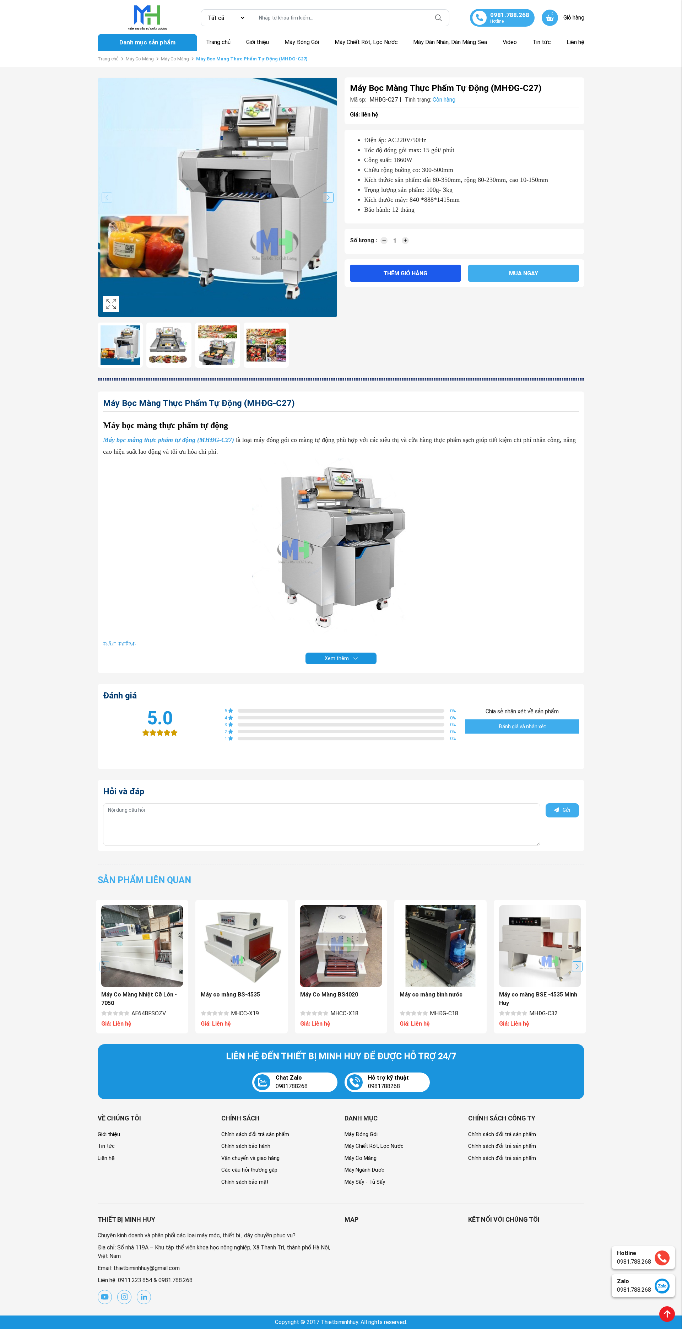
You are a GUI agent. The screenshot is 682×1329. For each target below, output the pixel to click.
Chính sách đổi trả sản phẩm (255, 1134)
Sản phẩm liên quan (144, 880)
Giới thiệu (257, 42)
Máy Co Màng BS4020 (329, 994)
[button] (328, 197)
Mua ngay (523, 273)
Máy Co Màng (140, 58)
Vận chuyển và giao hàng (250, 1158)
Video (510, 42)
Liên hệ (575, 42)
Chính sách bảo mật (245, 1182)
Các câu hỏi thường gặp (249, 1170)
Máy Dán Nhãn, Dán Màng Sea (450, 42)
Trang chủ (218, 42)
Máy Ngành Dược (364, 1170)
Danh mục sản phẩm (147, 42)
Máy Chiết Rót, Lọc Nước (366, 42)
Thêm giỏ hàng (405, 273)
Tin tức (541, 42)
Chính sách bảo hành (245, 1146)
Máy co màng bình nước (431, 994)
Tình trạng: (418, 99)
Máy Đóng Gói (302, 42)
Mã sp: (358, 99)
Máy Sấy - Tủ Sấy (365, 1182)
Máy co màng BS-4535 (230, 994)
